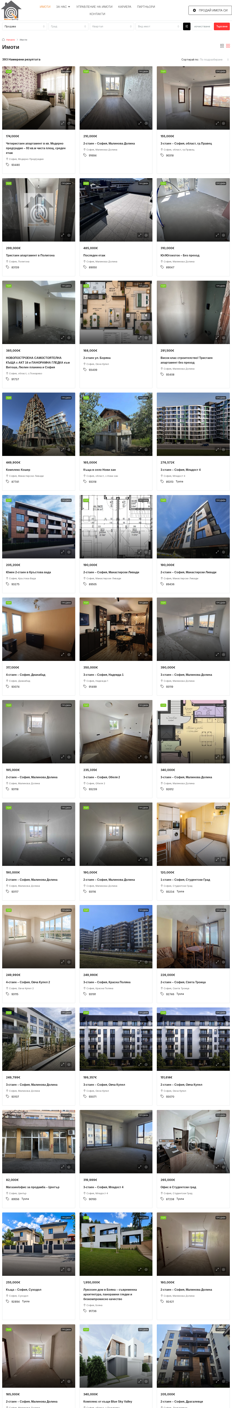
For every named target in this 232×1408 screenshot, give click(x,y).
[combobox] (24, 26)
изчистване (202, 26)
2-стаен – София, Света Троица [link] (183, 982)
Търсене (221, 26)
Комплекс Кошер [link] (18, 469)
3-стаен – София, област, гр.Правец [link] (186, 143)
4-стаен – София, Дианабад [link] (25, 674)
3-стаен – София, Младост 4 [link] (181, 469)
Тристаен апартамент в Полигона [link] (30, 255)
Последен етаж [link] (94, 255)
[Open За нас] (69, 7)
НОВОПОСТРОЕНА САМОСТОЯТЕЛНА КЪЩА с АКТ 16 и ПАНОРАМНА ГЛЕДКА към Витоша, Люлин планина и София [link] (38, 362)
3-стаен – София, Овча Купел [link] (104, 1084)
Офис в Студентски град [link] (178, 1187)
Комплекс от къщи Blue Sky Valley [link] (107, 1401)
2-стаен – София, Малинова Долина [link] (109, 143)
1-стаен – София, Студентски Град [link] (185, 879)
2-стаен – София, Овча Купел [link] (181, 1084)
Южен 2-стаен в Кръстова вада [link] (28, 572)
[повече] (186, 26)
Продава (66, 71)
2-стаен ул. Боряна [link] (97, 357)
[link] (38, 98)
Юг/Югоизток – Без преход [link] (180, 255)
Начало (10, 39)
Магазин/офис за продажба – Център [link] (32, 1187)
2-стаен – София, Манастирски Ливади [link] (111, 572)
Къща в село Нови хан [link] (99, 469)
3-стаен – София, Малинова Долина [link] (186, 674)
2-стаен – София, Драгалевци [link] (182, 1401)
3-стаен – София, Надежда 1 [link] (103, 674)
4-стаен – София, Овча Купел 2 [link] (28, 982)
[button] (222, 46)
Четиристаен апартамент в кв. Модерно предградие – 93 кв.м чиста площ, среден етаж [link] (36, 148)
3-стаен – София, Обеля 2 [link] (101, 777)
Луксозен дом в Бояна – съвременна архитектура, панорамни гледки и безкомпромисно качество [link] (110, 1294)
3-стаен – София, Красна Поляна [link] (106, 982)
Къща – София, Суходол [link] (23, 1289)
